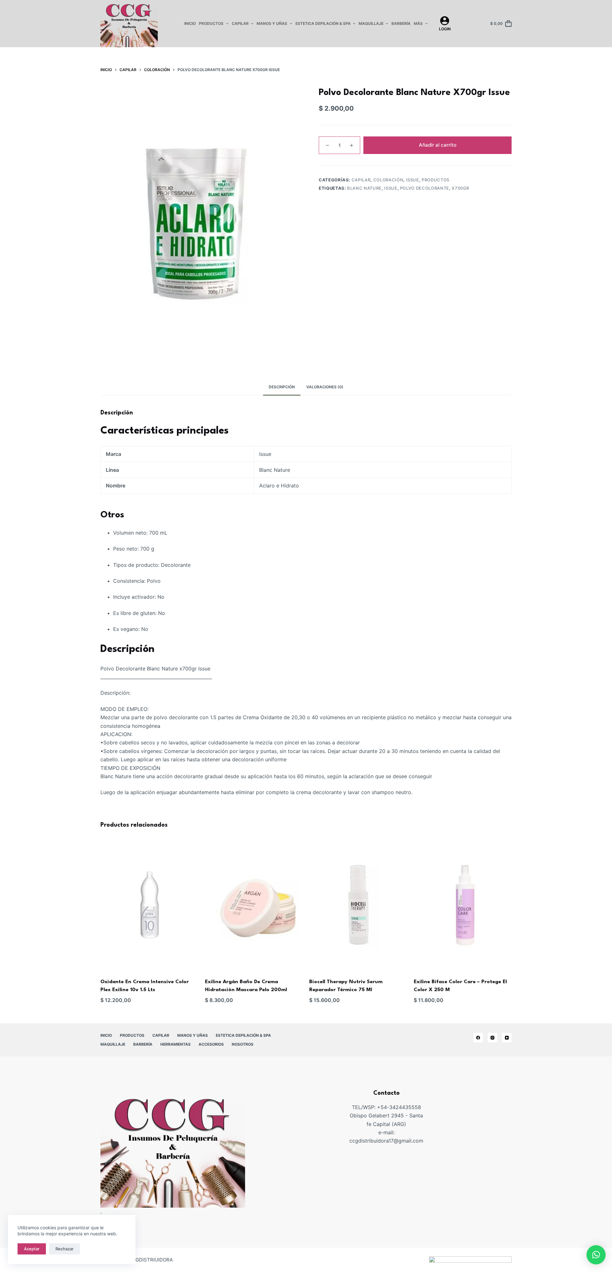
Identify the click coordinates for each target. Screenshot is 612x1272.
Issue (412, 179)
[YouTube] (507, 1037)
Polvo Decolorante (424, 188)
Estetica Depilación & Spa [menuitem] (323, 23)
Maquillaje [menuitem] (371, 23)
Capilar (361, 179)
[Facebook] (478, 1037)
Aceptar (32, 1248)
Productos (435, 179)
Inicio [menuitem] (190, 23)
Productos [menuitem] (211, 23)
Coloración (388, 179)
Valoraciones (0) (324, 386)
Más (418, 23)
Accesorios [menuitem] (211, 1044)
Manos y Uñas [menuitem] (272, 23)
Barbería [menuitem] (401, 23)
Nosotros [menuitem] (242, 1044)
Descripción (282, 386)
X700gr (460, 188)
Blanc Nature (364, 188)
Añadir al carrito (437, 145)
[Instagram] (492, 1037)
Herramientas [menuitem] (175, 1044)
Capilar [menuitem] (240, 23)
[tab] (282, 387)
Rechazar (64, 1248)
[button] (596, 1254)
